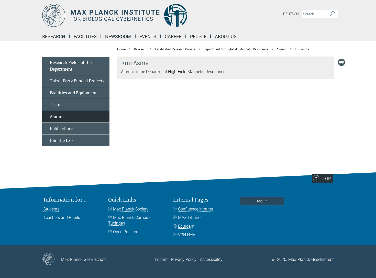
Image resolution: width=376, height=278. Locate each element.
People (198, 36)
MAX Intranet (190, 217)
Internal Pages (190, 200)
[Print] (341, 62)
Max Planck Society (130, 209)
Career (173, 36)
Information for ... (65, 200)
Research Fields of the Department (71, 66)
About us (226, 36)
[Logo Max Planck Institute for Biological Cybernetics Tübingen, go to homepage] (138, 15)
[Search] (332, 14)
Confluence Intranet (195, 209)
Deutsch (291, 14)
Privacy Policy (183, 259)
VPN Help (186, 234)
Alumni (57, 116)
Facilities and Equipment (73, 93)
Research (53, 36)
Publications (61, 128)
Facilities (85, 36)
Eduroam (186, 226)
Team (55, 104)
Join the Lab (61, 140)
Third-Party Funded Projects (77, 81)
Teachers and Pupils (61, 217)
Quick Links (122, 200)
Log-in (262, 201)
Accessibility (211, 259)
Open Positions (126, 231)
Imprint (161, 259)
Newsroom (118, 36)
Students (51, 209)
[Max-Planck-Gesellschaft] (51, 259)
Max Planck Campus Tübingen (129, 220)
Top (327, 178)
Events (147, 36)
